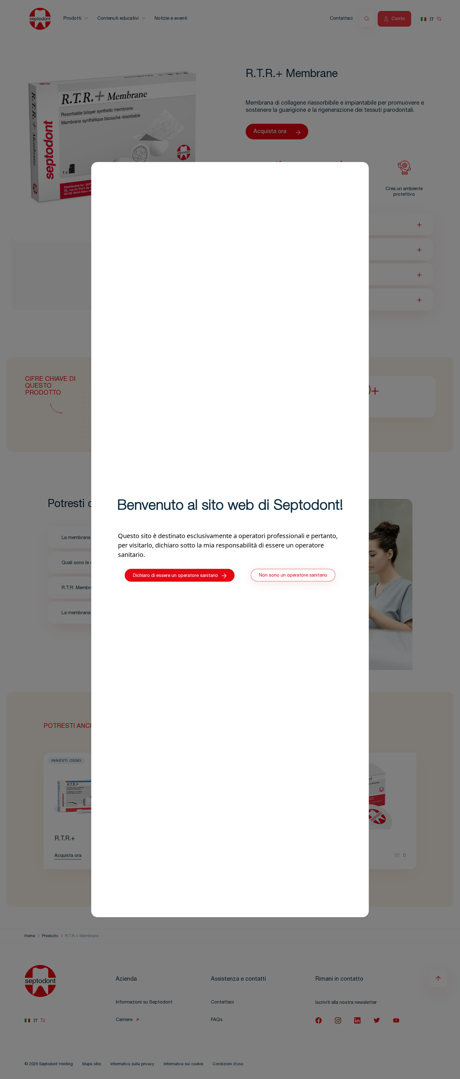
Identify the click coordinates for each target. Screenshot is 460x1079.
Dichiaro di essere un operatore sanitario (175, 575)
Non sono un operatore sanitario (293, 575)
